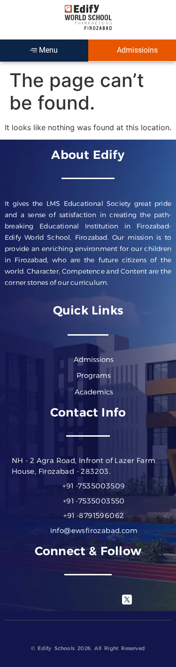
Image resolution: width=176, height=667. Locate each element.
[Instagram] (75, 599)
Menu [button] (47, 50)
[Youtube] (101, 599)
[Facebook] (49, 599)
